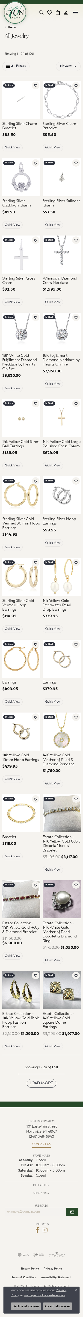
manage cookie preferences (44, 1295)
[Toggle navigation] (76, 12)
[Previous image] (45, 255)
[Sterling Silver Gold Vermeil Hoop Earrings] (21, 577)
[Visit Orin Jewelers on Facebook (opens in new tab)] (37, 1230)
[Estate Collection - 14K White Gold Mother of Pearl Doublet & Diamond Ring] (62, 899)
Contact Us (41, 1144)
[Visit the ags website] (56, 1254)
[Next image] (78, 255)
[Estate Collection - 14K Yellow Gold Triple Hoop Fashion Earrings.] (21, 990)
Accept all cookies (57, 1306)
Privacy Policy (53, 1268)
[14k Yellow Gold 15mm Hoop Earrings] (21, 732)
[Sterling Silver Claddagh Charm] (21, 177)
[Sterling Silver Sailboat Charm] (62, 177)
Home (12, 27)
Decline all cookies (25, 1306)
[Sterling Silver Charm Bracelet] (21, 100)
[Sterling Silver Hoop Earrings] (62, 495)
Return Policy (30, 1268)
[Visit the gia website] (23, 1254)
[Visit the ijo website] (38, 1254)
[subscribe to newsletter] (72, 1212)
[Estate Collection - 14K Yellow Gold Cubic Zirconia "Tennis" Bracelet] (62, 813)
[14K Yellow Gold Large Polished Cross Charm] (62, 418)
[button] (41, 12)
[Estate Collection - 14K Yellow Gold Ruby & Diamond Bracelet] (21, 899)
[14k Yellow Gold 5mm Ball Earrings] (21, 418)
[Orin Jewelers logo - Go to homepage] (15, 12)
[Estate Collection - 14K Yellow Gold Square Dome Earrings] (62, 990)
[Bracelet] (21, 813)
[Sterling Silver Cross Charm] (21, 255)
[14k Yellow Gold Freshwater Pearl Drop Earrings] (62, 577)
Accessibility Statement (56, 1277)
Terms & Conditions (24, 1277)
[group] (62, 255)
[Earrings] (21, 659)
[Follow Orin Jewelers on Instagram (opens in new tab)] (45, 1230)
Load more (41, 1083)
